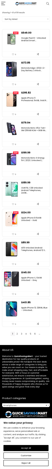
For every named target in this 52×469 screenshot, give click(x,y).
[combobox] (26, 405)
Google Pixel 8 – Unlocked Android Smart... (33, 39)
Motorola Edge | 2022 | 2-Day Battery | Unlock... (33, 69)
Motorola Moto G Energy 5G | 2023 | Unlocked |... (33, 159)
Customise (26, 455)
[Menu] (3, 3)
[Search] (47, 3)
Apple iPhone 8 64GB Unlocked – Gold (31, 219)
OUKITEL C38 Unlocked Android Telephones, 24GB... (32, 190)
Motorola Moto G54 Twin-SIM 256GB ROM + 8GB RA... (33, 129)
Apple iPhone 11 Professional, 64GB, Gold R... (34, 99)
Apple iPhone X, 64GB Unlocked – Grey (31, 279)
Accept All (26, 448)
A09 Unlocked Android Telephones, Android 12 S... (33, 249)
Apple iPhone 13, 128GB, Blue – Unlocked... (34, 309)
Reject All (26, 463)
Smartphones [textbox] (25, 405)
